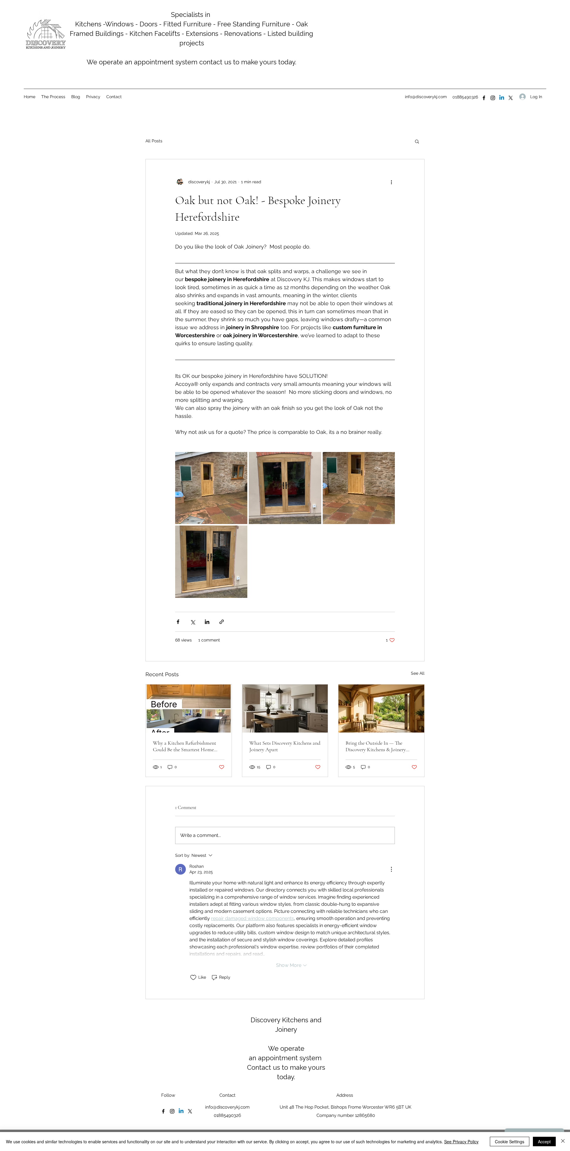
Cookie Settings (509, 1141)
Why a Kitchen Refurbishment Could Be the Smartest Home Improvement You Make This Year (188, 746)
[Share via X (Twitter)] (192, 622)
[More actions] (391, 181)
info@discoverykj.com (426, 96)
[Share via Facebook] (178, 622)
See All (418, 673)
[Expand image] (211, 488)
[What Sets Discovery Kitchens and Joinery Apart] (285, 708)
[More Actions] (391, 869)
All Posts (153, 140)
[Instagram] (493, 98)
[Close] (562, 1141)
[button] (417, 141)
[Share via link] (221, 622)
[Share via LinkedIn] (207, 622)
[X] (511, 98)
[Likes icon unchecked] (193, 977)
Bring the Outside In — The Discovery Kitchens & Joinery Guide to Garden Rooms (376, 746)
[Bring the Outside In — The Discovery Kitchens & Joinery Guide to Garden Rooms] (381, 708)
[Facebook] (484, 98)
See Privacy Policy (461, 1141)
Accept (544, 1141)
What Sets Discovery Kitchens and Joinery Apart (284, 746)
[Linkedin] (502, 98)
